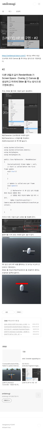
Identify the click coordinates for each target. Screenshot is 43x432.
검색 (34, 3)
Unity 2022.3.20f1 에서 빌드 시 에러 (15, 324)
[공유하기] (9, 312)
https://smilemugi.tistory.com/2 (14, 56)
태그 (10, 11)
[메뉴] (39, 3)
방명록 (18, 11)
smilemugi (9, 4)
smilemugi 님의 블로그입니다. (10, 396)
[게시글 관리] (12, 312)
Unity (5, 320)
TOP (39, 425)
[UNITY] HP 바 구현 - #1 (12, 334)
